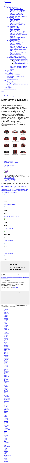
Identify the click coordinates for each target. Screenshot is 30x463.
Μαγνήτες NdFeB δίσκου (16, 9)
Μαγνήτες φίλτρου (15, 43)
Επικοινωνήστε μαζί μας (10, 89)
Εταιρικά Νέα (10, 82)
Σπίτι (5, 4)
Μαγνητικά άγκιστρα (15, 54)
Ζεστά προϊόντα (5, 186)
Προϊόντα (6, 6)
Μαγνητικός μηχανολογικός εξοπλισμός (17, 57)
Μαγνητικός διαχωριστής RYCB (18, 47)
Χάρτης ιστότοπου (14, 186)
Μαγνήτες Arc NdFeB (16, 13)
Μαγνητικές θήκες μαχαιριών (17, 56)
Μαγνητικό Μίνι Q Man (16, 33)
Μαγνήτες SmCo (14, 20)
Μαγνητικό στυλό (14, 30)
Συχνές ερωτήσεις (8, 87)
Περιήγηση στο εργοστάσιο (14, 72)
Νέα (5, 80)
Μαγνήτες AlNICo (15, 19)
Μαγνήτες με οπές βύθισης (17, 14)
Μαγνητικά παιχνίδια (12, 26)
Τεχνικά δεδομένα (8, 73)
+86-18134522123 (8, 228)
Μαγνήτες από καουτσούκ (17, 23)
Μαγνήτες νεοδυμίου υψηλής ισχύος (18, 189)
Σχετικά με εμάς (8, 70)
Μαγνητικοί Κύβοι (15, 29)
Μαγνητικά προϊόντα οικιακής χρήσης (16, 52)
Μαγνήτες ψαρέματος (15, 44)
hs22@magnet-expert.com (10, 204)
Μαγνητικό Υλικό (11, 17)
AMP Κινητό (23, 186)
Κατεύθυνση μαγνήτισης (13, 74)
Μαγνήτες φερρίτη (15, 21)
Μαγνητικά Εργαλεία (12, 40)
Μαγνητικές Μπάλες (15, 27)
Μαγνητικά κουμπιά (15, 53)
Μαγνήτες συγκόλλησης (16, 42)
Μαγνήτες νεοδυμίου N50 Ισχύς (9, 190)
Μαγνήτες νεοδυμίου (12, 7)
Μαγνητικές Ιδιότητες (12, 79)
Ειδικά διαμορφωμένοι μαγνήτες (18, 16)
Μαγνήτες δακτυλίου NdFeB (17, 11)
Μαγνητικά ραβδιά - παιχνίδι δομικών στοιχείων (17, 38)
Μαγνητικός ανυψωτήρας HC (20, 60)
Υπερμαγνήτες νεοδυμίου (10, 192)
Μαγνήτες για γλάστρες (16, 46)
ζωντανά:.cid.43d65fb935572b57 (12, 216)
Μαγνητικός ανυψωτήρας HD (20, 62)
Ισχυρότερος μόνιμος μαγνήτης (8, 187)
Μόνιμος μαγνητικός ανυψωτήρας (18, 59)
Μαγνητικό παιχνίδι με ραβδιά (18, 31)
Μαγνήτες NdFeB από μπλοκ (17, 10)
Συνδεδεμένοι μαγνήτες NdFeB (18, 24)
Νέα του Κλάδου (11, 83)
